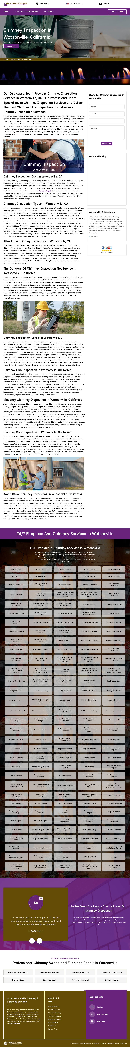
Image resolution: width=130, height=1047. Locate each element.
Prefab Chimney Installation (65, 795)
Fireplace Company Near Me (16, 839)
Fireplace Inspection (65, 613)
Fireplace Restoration (16, 594)
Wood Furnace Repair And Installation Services (65, 659)
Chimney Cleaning (40, 569)
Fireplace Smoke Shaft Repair (41, 604)
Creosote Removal (40, 576)
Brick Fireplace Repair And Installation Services (16, 866)
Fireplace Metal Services (16, 681)
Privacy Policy (53, 1029)
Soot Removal (65, 576)
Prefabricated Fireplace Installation (113, 659)
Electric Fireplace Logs (41, 691)
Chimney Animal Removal (89, 785)
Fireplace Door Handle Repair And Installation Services (89, 670)
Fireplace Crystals (40, 730)
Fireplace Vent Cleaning (89, 640)
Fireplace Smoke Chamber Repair (65, 604)
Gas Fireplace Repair (65, 649)
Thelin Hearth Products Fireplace (40, 785)
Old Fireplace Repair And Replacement (89, 613)
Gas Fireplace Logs (113, 681)
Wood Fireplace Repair (41, 649)
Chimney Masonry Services (40, 640)
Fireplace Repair (65, 584)
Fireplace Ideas (16, 830)
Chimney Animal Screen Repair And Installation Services (89, 594)
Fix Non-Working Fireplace (40, 594)
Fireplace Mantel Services (114, 866)
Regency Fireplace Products (113, 730)
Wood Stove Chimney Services (16, 848)
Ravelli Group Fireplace (65, 785)
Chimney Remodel (89, 857)
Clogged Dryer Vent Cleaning (16, 811)
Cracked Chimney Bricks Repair (114, 701)
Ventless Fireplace (65, 848)
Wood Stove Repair (65, 839)
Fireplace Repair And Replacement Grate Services (40, 681)
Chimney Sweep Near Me (65, 829)
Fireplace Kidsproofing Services (89, 795)
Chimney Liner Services (16, 631)
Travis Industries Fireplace (89, 775)
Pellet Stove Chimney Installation (65, 720)
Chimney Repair (45, 191)
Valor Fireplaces (40, 740)
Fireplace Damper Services (89, 681)
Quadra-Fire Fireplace (114, 758)
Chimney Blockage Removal (40, 613)
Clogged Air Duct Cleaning (41, 811)
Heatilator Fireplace (41, 749)
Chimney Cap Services (40, 622)
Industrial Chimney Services (113, 691)
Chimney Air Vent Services (16, 730)
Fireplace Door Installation (65, 670)
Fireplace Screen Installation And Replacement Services (114, 785)
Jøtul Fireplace (16, 767)
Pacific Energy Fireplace (40, 767)
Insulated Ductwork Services (114, 856)
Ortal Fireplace (89, 767)
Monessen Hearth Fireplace (40, 775)
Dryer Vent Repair (40, 821)
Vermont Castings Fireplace (114, 749)
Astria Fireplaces (114, 740)
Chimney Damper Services (41, 631)
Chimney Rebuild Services (40, 795)
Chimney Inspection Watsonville (21, 59)
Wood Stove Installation (89, 839)
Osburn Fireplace (65, 758)
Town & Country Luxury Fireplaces (65, 739)
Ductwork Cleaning (89, 830)
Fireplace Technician (114, 830)
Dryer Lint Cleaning (65, 803)
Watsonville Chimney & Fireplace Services (97, 1043)
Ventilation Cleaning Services (40, 856)
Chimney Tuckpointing (114, 604)
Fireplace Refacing (89, 604)
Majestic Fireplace (89, 749)
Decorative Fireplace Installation (114, 821)
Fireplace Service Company (65, 811)
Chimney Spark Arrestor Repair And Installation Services (65, 594)
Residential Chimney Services (89, 691)
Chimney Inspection (89, 569)
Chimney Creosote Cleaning (40, 584)
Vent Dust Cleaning (89, 803)
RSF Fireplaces (16, 749)
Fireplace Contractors (114, 640)
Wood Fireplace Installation (113, 649)
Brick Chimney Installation (114, 594)
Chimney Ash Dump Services (65, 631)
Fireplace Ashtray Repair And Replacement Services (114, 670)
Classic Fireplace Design (113, 711)
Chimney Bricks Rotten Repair (89, 701)
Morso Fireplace (65, 776)
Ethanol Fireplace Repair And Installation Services (89, 659)
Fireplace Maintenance (41, 839)
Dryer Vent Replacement (65, 821)
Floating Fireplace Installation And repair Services (89, 866)
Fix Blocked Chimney (16, 701)
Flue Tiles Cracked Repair (65, 711)
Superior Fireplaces (16, 740)
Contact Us (48, 11)
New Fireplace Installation (114, 584)
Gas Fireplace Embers (114, 720)
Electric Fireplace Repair (89, 649)
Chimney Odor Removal (40, 711)
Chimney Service (65, 569)
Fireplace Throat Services (16, 691)
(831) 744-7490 (117, 11)
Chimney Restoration (16, 613)
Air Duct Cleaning (41, 803)
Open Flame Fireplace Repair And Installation (16, 856)
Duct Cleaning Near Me (40, 830)
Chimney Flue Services (114, 622)
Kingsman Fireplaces (89, 740)
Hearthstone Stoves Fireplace (114, 775)
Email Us (106, 4)
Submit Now (106, 144)
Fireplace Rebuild (16, 649)
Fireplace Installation (89, 584)
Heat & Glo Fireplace (16, 758)
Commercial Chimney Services (65, 691)
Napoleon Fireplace (65, 749)
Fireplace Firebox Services (65, 681)
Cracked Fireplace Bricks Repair (65, 866)
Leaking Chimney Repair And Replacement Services (40, 701)
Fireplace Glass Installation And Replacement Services (40, 670)
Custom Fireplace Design (40, 720)
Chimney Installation (114, 576)
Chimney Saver (114, 613)
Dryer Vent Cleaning (114, 795)
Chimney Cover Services (89, 622)
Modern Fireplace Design (16, 720)
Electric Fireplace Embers (89, 720)
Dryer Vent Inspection (114, 803)
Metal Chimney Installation (16, 604)
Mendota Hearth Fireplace (65, 766)
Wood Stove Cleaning (113, 839)
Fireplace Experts (114, 812)
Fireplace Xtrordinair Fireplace (113, 766)
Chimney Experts (16, 821)
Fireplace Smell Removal (16, 711)
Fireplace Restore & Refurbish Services (41, 866)
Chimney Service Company (89, 811)
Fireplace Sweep (65, 640)
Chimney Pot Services (89, 631)
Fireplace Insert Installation (16, 795)
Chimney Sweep (16, 569)
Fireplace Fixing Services (40, 848)
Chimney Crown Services (16, 622)
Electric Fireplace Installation (41, 659)
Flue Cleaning (16, 576)
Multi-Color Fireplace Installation (65, 730)
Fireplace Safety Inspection (89, 821)
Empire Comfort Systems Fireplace (16, 785)
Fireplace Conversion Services (89, 848)
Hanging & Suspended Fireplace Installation (114, 848)
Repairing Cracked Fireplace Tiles (64, 701)
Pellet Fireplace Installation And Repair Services (89, 729)
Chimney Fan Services (113, 631)
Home (5, 11)
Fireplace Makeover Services (65, 856)
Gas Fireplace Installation (16, 659)
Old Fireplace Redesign (89, 711)
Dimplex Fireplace (89, 758)
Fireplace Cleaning (113, 569)
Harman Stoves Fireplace (40, 757)
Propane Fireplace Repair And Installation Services (16, 670)
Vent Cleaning (16, 803)
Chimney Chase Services (65, 622)
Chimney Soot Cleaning (16, 584)
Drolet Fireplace (16, 776)
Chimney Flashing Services (16, 640)
